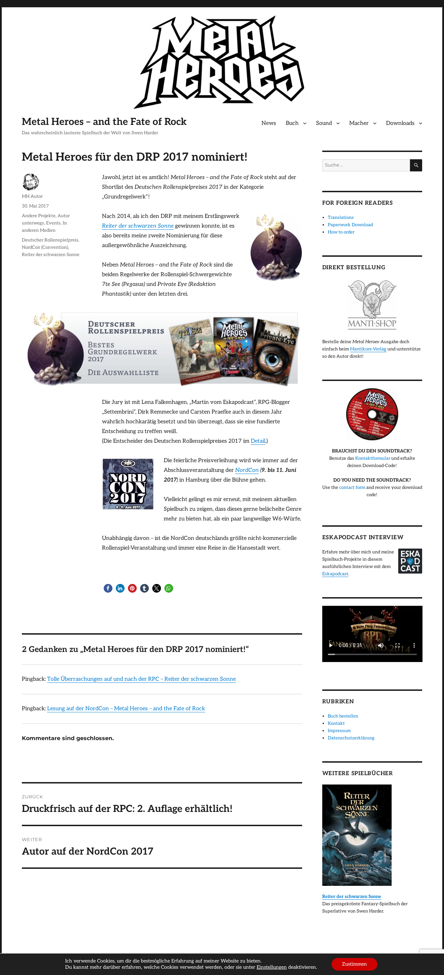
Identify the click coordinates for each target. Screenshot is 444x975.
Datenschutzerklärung (351, 738)
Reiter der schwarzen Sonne (50, 254)
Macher (359, 123)
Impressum (339, 731)
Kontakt (336, 723)
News (269, 123)
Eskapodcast (335, 574)
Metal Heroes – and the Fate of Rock (104, 122)
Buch (292, 123)
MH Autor (32, 196)
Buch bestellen (343, 716)
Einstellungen (272, 967)
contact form (352, 487)
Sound (324, 123)
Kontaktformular (372, 458)
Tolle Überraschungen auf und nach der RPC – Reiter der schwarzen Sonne (141, 679)
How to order (341, 232)
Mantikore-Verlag (368, 349)
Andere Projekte (39, 216)
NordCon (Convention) (45, 247)
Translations (341, 217)
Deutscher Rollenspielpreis (50, 240)
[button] (108, 588)
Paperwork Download (350, 225)
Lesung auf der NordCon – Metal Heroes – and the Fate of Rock (126, 708)
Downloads (400, 123)
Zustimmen (354, 964)
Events (53, 223)
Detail (258, 441)
